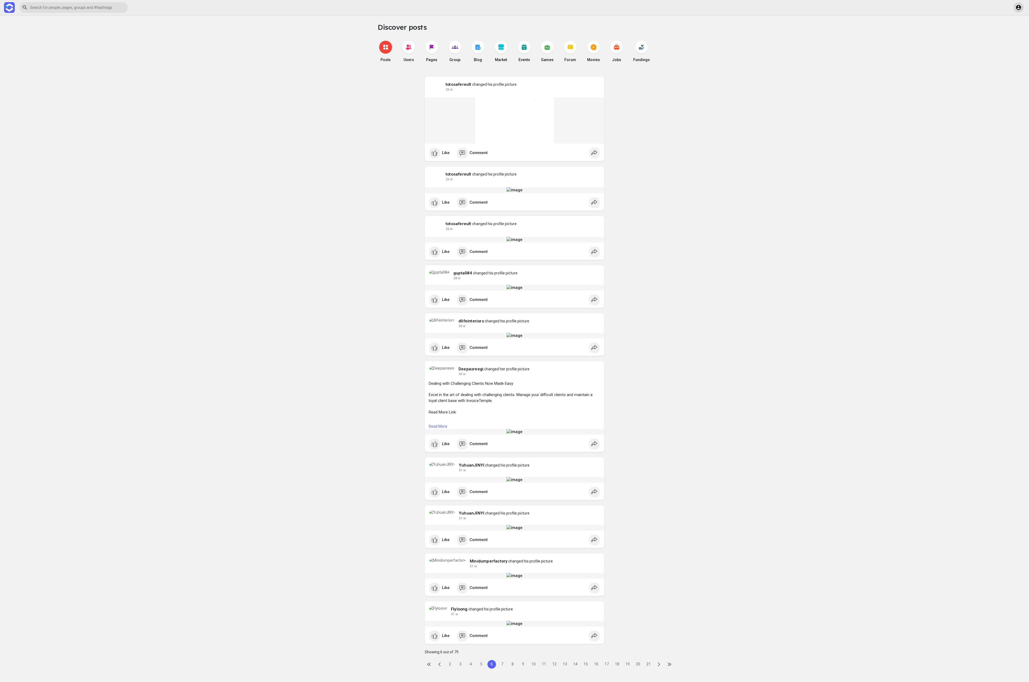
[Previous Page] (439, 664)
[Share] (594, 153)
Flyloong (459, 609)
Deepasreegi (470, 369)
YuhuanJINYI (471, 465)
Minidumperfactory (489, 561)
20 (638, 664)
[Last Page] (669, 664)
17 (607, 664)
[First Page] (429, 664)
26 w (449, 89)
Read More (438, 426)
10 (533, 664)
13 (565, 664)
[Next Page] (659, 664)
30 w (461, 326)
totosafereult (458, 84)
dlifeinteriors (471, 321)
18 (617, 664)
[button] (74, 7)
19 (627, 664)
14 (575, 664)
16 (596, 664)
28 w (456, 278)
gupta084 (462, 273)
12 (554, 664)
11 (544, 664)
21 (648, 664)
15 (586, 664)
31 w (462, 470)
